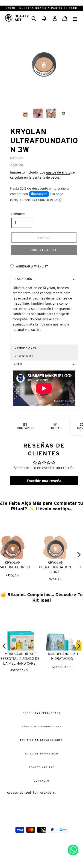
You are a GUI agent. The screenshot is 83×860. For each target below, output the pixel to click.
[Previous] (4, 554)
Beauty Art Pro (42, 767)
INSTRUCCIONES (25, 348)
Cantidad (18, 214)
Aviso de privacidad (41, 753)
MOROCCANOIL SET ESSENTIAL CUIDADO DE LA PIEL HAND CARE (19, 658)
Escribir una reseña (44, 481)
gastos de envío (58, 172)
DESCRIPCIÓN (23, 279)
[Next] (78, 554)
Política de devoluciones (41, 740)
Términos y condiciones (41, 726)
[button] (44, 17)
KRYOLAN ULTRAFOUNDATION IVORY (22, 567)
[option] (25, 113)
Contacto (41, 780)
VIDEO (18, 364)
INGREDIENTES (23, 356)
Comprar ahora (43, 250)
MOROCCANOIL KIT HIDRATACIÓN (63, 656)
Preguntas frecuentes (41, 713)
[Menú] (75, 17)
